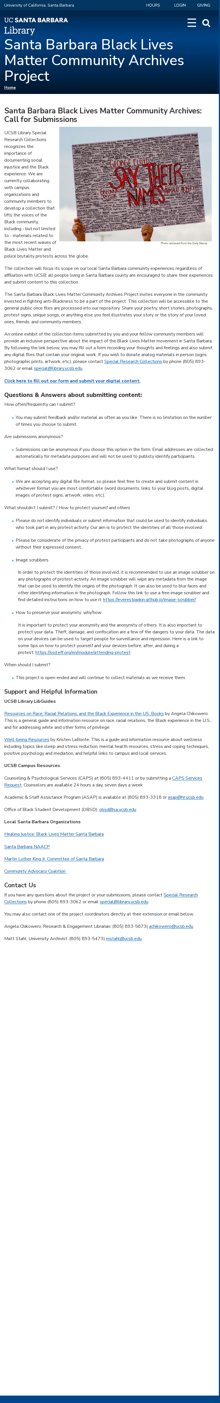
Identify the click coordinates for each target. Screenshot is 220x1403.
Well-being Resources (26, 739)
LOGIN (180, 5)
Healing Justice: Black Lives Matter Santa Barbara (54, 834)
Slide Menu (192, 23)
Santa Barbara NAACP (27, 847)
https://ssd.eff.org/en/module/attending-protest (83, 652)
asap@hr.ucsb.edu (185, 797)
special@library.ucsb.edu (58, 368)
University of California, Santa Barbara (39, 5)
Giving (203, 5)
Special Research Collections (133, 361)
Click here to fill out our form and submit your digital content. (72, 381)
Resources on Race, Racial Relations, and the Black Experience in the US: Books (84, 713)
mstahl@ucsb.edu (124, 939)
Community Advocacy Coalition (35, 871)
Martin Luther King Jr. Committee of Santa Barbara (54, 859)
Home (10, 87)
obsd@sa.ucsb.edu (117, 809)
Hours (153, 5)
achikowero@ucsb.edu (171, 926)
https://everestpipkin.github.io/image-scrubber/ (149, 600)
